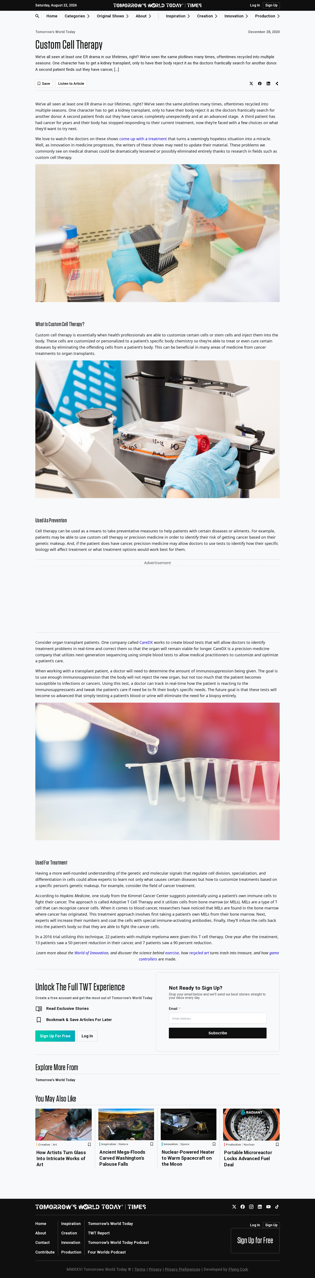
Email (173, 1009)
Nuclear (249, 1144)
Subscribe (217, 1033)
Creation (44, 1144)
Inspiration (108, 1144)
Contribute (45, 1252)
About (40, 1233)
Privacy (155, 1269)
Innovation (171, 1144)
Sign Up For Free (55, 1036)
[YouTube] (268, 1207)
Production (233, 1144)
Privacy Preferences (182, 1269)
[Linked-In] (259, 1207)
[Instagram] (251, 1207)
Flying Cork (238, 1269)
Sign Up (271, 5)
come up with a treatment (143, 138)
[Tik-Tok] (277, 1207)
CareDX (146, 642)
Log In (255, 5)
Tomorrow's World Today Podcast (118, 1242)
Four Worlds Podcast (107, 1252)
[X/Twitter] (234, 1207)
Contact (42, 1242)
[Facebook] (242, 1207)
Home (51, 16)
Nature (123, 1144)
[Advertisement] (157, 600)
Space (184, 1144)
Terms (140, 1269)
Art (55, 1144)
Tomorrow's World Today (55, 32)
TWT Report (99, 1233)
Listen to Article (71, 84)
